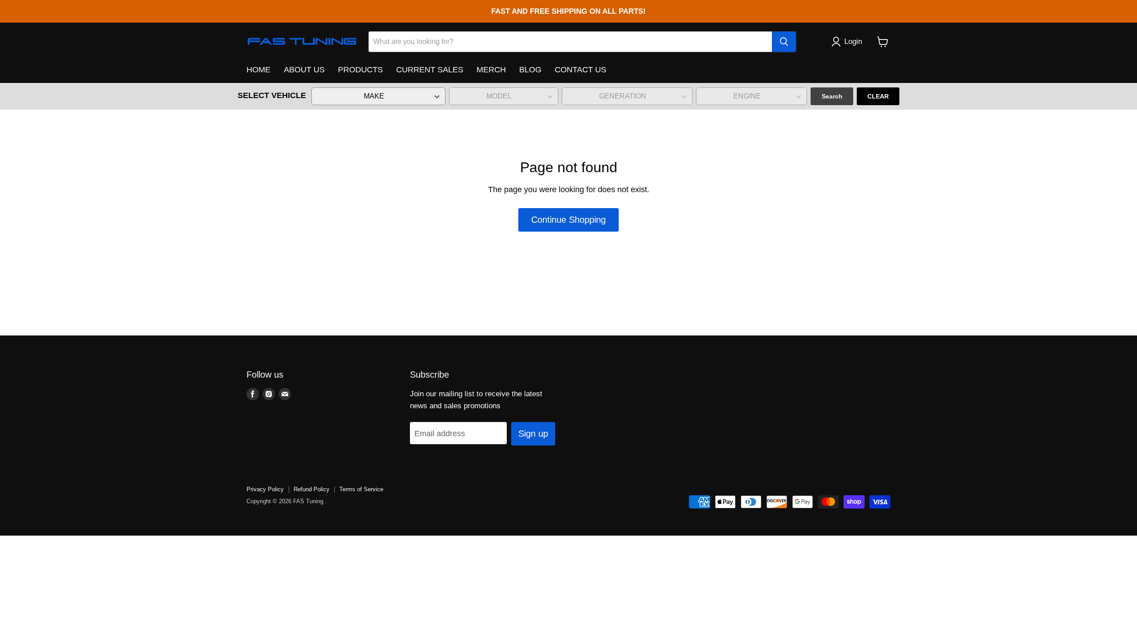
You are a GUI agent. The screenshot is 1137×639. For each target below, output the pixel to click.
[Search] (784, 42)
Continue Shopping (568, 220)
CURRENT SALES (429, 69)
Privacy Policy (265, 489)
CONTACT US (580, 69)
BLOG (530, 69)
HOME (258, 69)
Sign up (533, 433)
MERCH (491, 69)
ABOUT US (304, 69)
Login (853, 41)
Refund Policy (312, 489)
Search (832, 96)
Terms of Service (361, 489)
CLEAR (878, 96)
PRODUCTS (360, 69)
